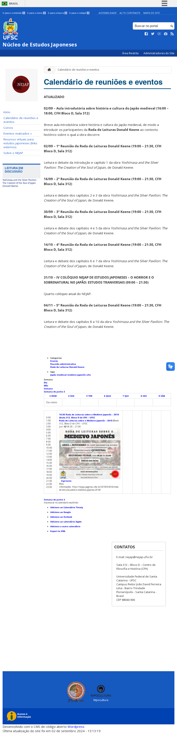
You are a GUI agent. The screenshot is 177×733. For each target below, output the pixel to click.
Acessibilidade (108, 12)
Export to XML (58, 531)
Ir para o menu (36, 13)
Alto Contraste (130, 12)
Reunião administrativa (63, 363)
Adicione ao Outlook (61, 516)
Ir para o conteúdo (13, 13)
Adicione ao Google (60, 512)
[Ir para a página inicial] (48, 70)
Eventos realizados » (17, 133)
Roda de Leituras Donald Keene (67, 366)
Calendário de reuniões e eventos (20, 120)
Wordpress (76, 726)
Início (6, 112)
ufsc (88, 374)
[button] (61, 502)
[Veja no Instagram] (166, 34)
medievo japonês (76, 374)
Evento (54, 360)
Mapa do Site (151, 12)
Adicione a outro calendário (65, 526)
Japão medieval (58, 374)
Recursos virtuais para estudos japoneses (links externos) (20, 143)
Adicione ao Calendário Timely (66, 507)
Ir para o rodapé (79, 13)
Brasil (13, 3)
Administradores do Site (159, 53)
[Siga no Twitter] (153, 34)
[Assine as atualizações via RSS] (172, 34)
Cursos (8, 128)
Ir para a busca (57, 13)
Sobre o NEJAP (13, 153)
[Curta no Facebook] (146, 34)
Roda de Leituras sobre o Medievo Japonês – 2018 (85, 420)
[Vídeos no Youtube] (159, 34)
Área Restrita (130, 53)
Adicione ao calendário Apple (66, 521)
